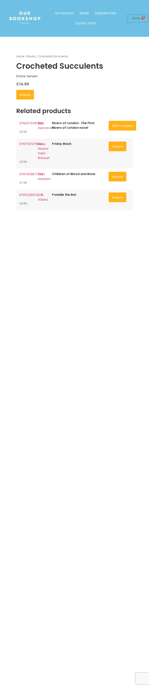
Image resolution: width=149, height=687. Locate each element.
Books (84, 13)
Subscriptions (105, 13)
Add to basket (122, 126)
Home (20, 56)
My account (64, 13)
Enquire (25, 95)
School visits (85, 23)
